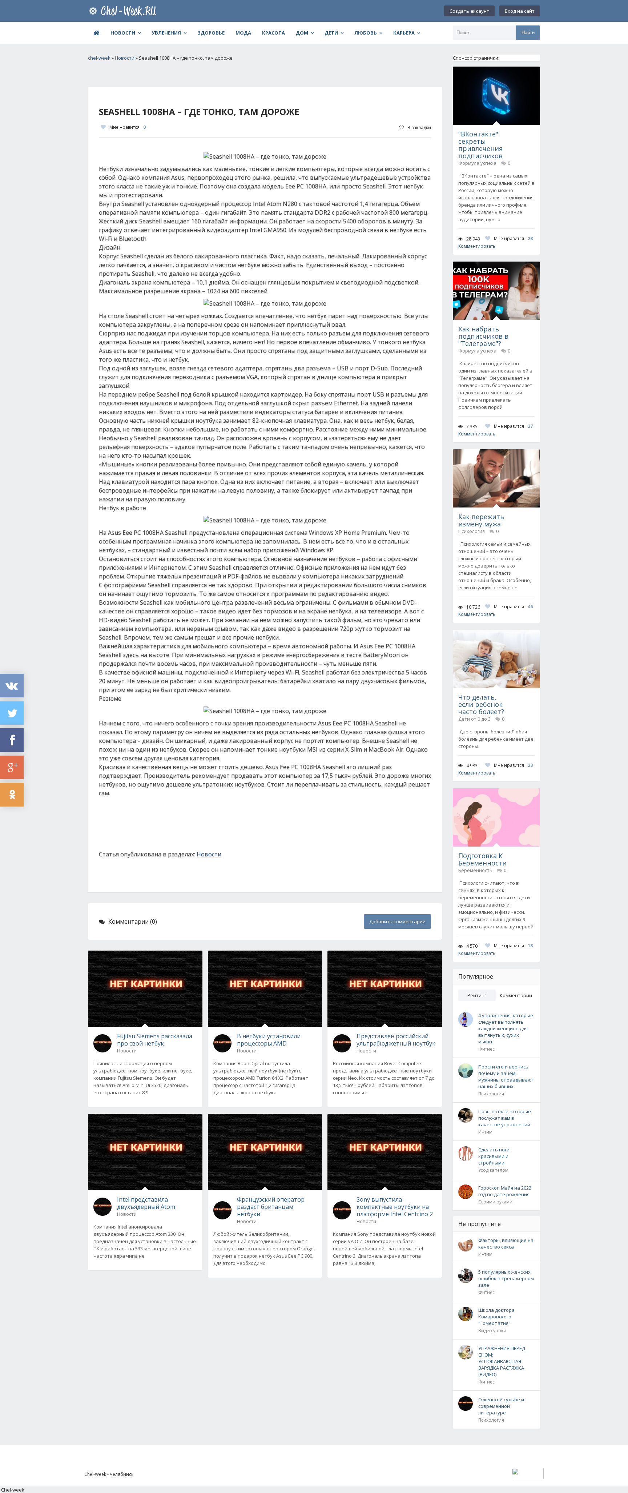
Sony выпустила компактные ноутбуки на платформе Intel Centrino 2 (395, 1207)
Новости (122, 32)
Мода (243, 32)
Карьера (404, 32)
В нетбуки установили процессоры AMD (269, 1039)
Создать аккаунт (469, 11)
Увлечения (166, 32)
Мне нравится (127, 127)
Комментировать (476, 246)
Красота (273, 32)
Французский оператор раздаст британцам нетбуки (271, 1207)
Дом (302, 32)
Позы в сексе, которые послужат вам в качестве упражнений (504, 1118)
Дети (331, 32)
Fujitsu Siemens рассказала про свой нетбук (154, 1039)
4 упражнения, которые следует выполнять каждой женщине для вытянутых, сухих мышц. (505, 1028)
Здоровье (211, 32)
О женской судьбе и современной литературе (501, 1406)
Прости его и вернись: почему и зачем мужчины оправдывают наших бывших (506, 1076)
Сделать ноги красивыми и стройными (494, 1156)
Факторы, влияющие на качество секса (506, 1243)
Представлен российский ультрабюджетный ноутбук (396, 1039)
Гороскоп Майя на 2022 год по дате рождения (504, 1191)
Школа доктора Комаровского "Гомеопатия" (496, 1316)
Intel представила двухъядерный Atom (146, 1203)
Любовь (365, 32)
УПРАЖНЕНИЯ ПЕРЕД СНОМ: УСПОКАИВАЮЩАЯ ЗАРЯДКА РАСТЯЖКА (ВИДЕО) (501, 1361)
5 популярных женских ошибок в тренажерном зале (506, 1278)
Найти (528, 32)
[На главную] (124, 11)
